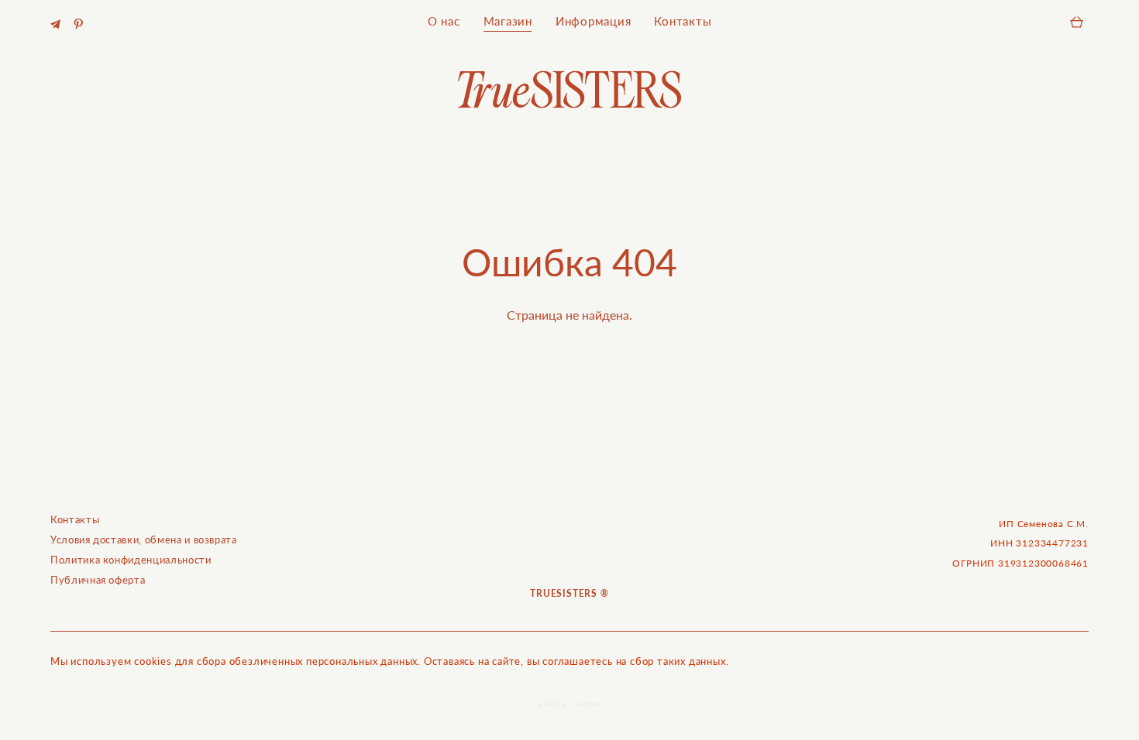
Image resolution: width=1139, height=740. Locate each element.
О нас (444, 21)
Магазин (507, 21)
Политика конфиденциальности (131, 559)
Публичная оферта (97, 580)
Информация (593, 21)
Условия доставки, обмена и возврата (143, 539)
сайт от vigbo (569, 704)
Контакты (682, 21)
